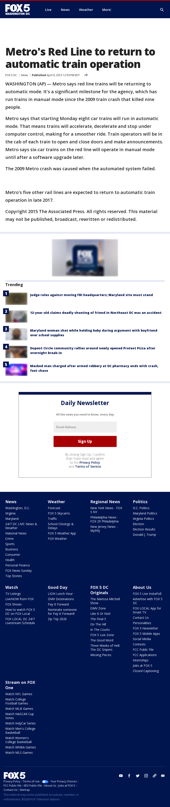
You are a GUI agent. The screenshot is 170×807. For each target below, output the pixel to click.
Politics (140, 501)
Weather (56, 501)
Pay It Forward (58, 604)
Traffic (52, 518)
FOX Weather (57, 538)
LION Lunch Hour (60, 593)
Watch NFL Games (18, 694)
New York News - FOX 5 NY (106, 510)
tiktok (154, 775)
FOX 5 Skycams (59, 513)
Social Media (142, 639)
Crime (9, 538)
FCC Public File (143, 649)
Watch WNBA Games (20, 747)
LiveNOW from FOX (19, 599)
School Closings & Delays (61, 526)
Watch (11, 587)
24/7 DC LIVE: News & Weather (21, 526)
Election (138, 524)
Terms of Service (88, 466)
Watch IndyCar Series (20, 723)
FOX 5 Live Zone (102, 635)
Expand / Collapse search (162, 9)
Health (10, 560)
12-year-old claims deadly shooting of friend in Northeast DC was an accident (96, 313)
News (24, 75)
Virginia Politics (143, 518)
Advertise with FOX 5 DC (147, 601)
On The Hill (98, 624)
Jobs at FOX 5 (142, 665)
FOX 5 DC (11, 75)
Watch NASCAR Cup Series (19, 716)
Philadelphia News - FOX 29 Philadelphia (104, 519)
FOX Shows (13, 604)
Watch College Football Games (16, 701)
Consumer (12, 554)
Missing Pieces (100, 655)
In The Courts (100, 629)
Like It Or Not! (100, 613)
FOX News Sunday (18, 570)
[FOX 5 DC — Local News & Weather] (20, 9)
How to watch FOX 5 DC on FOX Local (20, 611)
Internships (141, 660)
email (162, 775)
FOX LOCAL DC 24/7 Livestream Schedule (20, 621)
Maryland (12, 518)
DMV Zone (98, 608)
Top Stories (13, 576)
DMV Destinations (61, 599)
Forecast (54, 508)
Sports (10, 544)
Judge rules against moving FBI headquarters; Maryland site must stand (91, 295)
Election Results (144, 529)
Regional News (105, 501)
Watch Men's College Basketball (20, 730)
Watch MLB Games (19, 708)
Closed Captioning (146, 671)
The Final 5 (98, 619)
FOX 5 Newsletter (145, 628)
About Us (142, 587)
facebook (129, 775)
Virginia (10, 513)
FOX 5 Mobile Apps (146, 633)
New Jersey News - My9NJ (104, 528)
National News (16, 533)
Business (11, 549)
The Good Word (101, 640)
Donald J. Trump (144, 534)
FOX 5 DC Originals (99, 590)
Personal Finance (17, 565)
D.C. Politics (141, 508)
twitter (137, 775)
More (106, 9)
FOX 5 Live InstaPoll (147, 593)
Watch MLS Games (19, 752)
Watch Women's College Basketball (18, 740)
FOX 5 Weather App (62, 533)
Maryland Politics (145, 513)
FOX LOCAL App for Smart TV (147, 610)
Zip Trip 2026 (57, 619)
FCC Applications (145, 655)
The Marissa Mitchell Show (105, 601)
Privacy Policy (89, 462)
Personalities (142, 623)
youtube (120, 775)
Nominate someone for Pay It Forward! (62, 611)
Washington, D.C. (17, 508)
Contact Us (141, 617)
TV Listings (13, 593)
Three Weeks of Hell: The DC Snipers (105, 647)
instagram (146, 775)
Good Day (57, 587)
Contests (139, 644)
